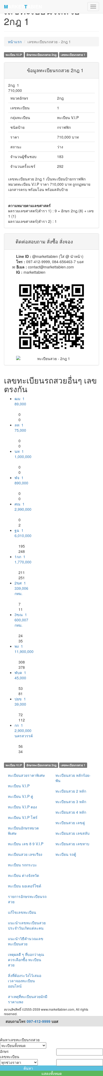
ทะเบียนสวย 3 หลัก (70, 801)
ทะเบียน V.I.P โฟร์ (23, 817)
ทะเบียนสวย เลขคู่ (70, 822)
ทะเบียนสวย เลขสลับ (72, 833)
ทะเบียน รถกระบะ (22, 864)
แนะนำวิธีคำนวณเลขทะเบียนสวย (25, 941)
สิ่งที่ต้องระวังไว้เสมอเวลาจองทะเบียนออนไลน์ (24, 981)
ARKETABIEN (23, 6)
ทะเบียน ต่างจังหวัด (23, 875)
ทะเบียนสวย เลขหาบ (72, 843)
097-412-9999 (38, 1021)
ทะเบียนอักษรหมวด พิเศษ (23, 830)
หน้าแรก (15, 41)
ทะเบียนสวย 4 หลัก (70, 812)
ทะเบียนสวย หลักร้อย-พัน (73, 778)
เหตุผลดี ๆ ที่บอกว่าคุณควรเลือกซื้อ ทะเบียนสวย (26, 959)
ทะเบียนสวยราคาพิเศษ (26, 775)
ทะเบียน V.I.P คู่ (20, 796)
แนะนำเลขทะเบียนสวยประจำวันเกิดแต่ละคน (27, 925)
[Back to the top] (1, 1029)
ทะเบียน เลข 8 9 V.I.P (25, 843)
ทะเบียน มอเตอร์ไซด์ (24, 885)
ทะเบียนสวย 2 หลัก (70, 791)
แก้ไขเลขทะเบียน (22, 912)
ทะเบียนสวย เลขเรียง (25, 854)
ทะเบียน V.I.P (19, 785)
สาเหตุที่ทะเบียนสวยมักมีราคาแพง (27, 999)
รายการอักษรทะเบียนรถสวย (27, 899)
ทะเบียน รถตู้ (65, 854)
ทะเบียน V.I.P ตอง (22, 806)
